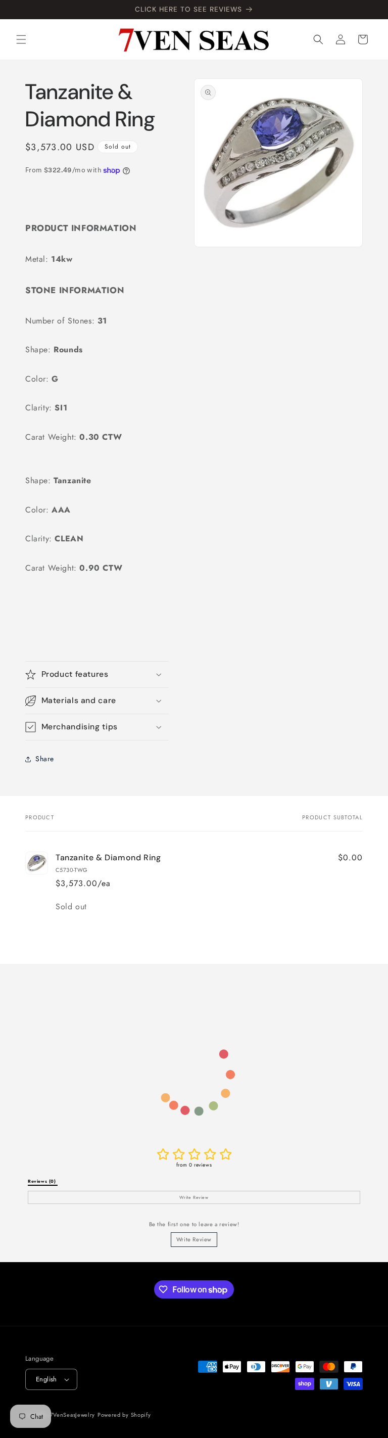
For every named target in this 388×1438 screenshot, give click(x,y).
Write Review (194, 1239)
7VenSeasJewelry (72, 1415)
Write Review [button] (193, 1197)
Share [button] (44, 759)
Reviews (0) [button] (43, 1181)
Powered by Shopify (124, 1415)
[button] (21, 39)
